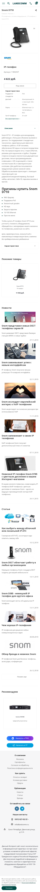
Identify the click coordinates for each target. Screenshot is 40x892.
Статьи (20, 795)
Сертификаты (20, 762)
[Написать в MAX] (20, 738)
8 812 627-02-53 (21, 819)
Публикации (20, 788)
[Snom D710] (20, 38)
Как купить (20, 773)
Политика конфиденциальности (20, 768)
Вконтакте (17, 808)
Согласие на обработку (20, 765)
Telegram (22, 808)
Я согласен (9, 888)
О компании (20, 755)
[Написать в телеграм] (20, 747)
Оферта (20, 783)
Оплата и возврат (20, 777)
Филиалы (20, 759)
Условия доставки (20, 780)
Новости (20, 792)
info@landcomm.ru (22, 824)
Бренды (20, 798)
